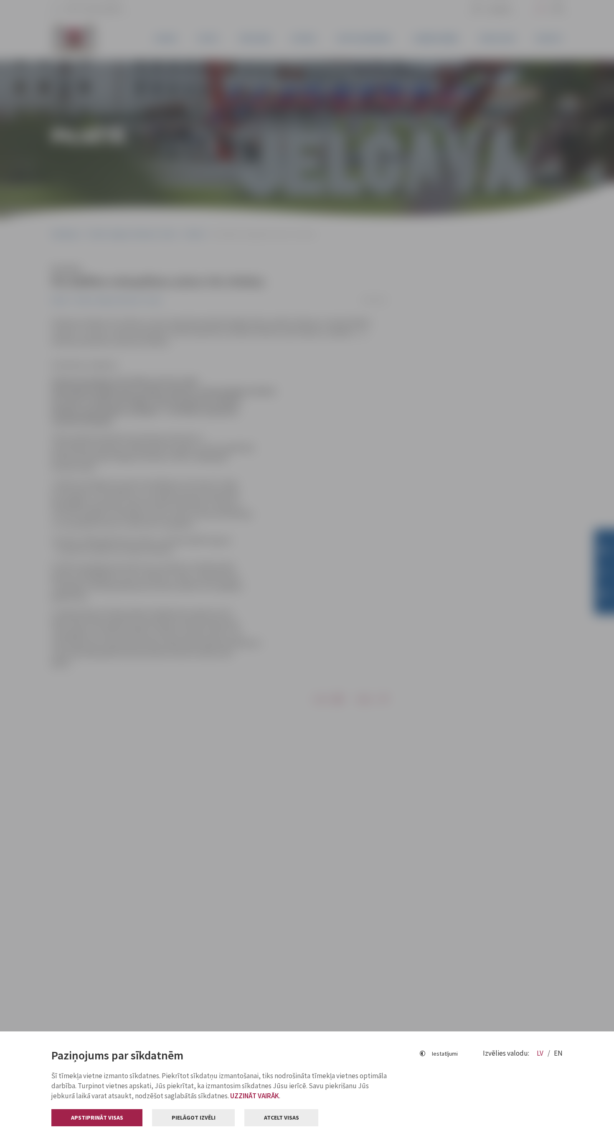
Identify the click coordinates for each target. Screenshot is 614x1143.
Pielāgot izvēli (194, 1117)
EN (558, 1053)
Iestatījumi (445, 1053)
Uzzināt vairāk (254, 1095)
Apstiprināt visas (97, 1117)
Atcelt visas (281, 1117)
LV (541, 1053)
